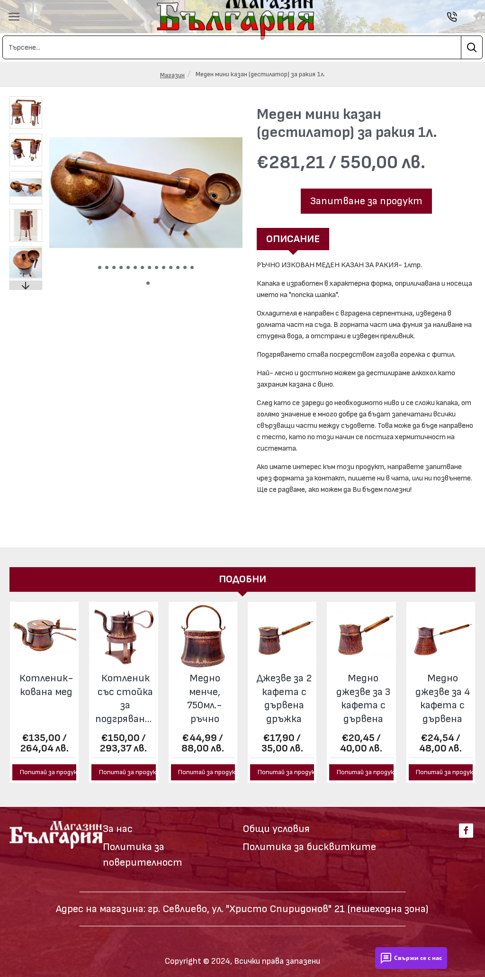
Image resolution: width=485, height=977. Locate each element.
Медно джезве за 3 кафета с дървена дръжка (363, 700)
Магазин (172, 75)
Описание (293, 239)
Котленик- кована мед (46, 685)
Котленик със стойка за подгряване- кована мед (125, 700)
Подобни (242, 579)
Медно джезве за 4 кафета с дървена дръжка (442, 700)
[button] (99, 267)
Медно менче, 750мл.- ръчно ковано (204, 700)
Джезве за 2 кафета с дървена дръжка (284, 698)
